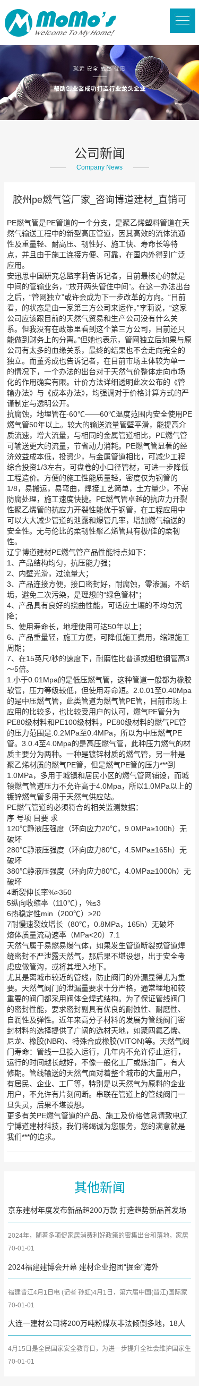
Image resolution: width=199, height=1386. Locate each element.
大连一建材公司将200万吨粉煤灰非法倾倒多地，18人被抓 (96, 1324)
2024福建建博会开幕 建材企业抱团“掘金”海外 (83, 1267)
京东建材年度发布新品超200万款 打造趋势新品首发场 (97, 1210)
